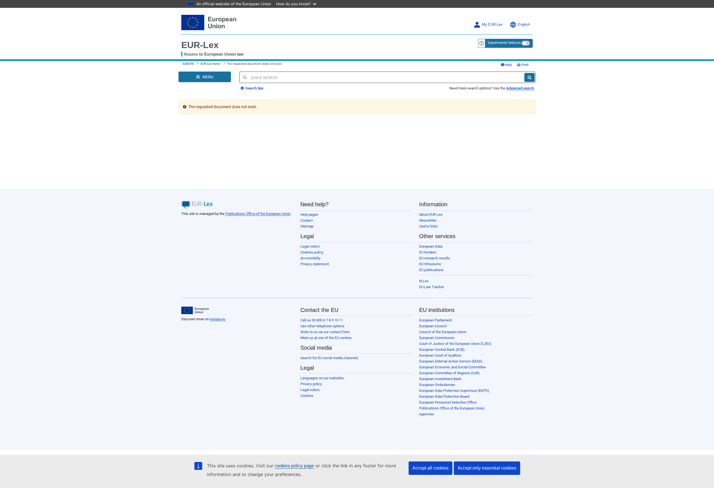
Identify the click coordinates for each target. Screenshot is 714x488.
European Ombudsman (437, 385)
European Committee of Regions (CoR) (449, 373)
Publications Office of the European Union (258, 214)
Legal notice (310, 246)
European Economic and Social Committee (452, 367)
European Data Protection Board (444, 396)
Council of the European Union (442, 332)
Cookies (306, 396)
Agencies (426, 414)
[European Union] (195, 310)
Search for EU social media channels (329, 358)
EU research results (434, 258)
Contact (306, 220)
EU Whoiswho (430, 264)
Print (524, 65)
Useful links (428, 226)
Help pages (309, 214)
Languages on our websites (322, 378)
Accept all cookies (430, 468)
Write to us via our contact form (325, 332)
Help (508, 65)
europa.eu (217, 319)
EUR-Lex (200, 45)
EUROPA (188, 64)
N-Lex (423, 281)
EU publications (431, 270)
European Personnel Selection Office (448, 402)
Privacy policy (311, 384)
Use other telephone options (322, 326)
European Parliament (435, 320)
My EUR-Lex (492, 25)
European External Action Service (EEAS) (451, 361)
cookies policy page (294, 465)
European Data (430, 246)
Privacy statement (314, 264)
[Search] (529, 77)
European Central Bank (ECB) (442, 349)
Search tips (254, 88)
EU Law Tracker (431, 287)
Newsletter (427, 220)
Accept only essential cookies (487, 468)
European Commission (437, 338)
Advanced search (520, 88)
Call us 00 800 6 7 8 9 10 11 (321, 320)
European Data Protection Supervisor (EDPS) (454, 390)
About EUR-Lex (430, 214)
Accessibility (310, 258)
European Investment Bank (440, 379)
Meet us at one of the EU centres (326, 338)
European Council (433, 326)
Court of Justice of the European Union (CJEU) (455, 344)
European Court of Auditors (440, 355)
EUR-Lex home (210, 64)
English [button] (524, 25)
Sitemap (306, 226)
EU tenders (427, 252)
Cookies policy (311, 252)
